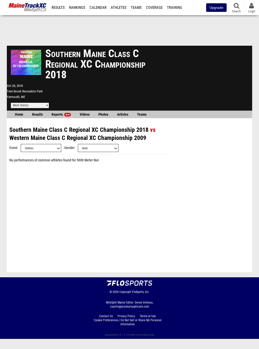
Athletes (118, 7)
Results (58, 7)
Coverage (154, 7)
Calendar (98, 7)
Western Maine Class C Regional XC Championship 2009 (77, 137)
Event (13, 148)
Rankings (77, 7)
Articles (122, 114)
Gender (69, 148)
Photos (103, 114)
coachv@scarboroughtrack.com (129, 306)
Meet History (21, 105)
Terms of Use (148, 316)
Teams (136, 7)
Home (19, 114)
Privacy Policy (126, 316)
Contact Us (106, 316)
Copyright (125, 292)
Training (174, 7)
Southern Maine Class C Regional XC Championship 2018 (78, 129)
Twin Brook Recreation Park (25, 91)
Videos (85, 114)
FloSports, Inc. (140, 292)
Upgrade (216, 8)
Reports (61, 114)
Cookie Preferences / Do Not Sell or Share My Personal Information (127, 322)
